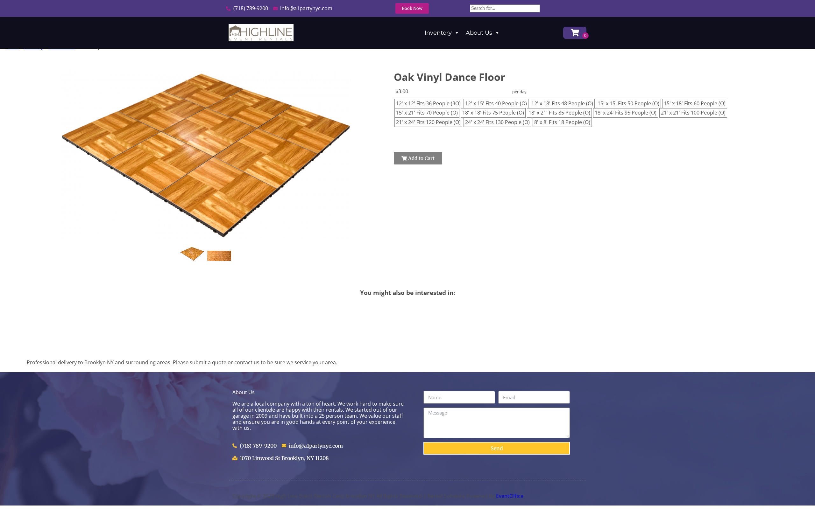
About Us (479, 32)
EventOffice (509, 495)
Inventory (438, 32)
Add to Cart (421, 158)
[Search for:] (505, 8)
